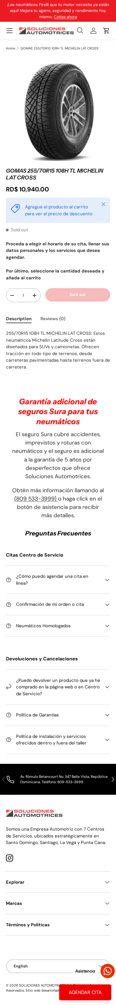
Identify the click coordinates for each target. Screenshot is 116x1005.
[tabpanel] (58, 353)
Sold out (78, 294)
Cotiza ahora (65, 16)
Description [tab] (19, 319)
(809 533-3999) (36, 498)
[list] (58, 109)
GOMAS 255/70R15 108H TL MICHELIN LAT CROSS (59, 48)
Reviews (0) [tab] (52, 319)
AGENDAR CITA (85, 992)
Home (10, 48)
